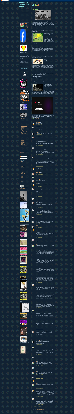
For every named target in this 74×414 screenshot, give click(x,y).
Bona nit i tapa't (22, 119)
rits (36, 330)
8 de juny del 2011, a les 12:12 (39, 282)
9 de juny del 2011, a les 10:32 (39, 354)
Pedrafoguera (22, 141)
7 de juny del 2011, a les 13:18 (39, 196)
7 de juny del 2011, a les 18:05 (39, 223)
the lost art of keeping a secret (24, 5)
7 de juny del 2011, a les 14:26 (39, 207)
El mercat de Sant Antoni (24, 126)
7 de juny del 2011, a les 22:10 (39, 237)
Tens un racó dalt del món (24, 145)
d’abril (22, 176)
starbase (37, 167)
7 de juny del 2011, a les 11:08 (39, 154)
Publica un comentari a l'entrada (37, 406)
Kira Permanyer (22, 134)
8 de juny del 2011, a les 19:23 (39, 344)
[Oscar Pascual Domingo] (23, 41)
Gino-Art (22, 130)
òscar (36, 244)
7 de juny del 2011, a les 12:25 (39, 181)
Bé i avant (22, 120)
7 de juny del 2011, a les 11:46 (39, 174)
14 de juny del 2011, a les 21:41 (39, 396)
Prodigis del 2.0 (22, 143)
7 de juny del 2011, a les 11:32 (39, 170)
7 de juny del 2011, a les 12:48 (39, 186)
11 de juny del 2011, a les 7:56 (39, 374)
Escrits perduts (22, 128)
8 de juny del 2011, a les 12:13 (39, 307)
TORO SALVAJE (38, 340)
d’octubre (22, 166)
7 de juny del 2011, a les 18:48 (39, 227)
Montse (37, 220)
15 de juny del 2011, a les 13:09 (39, 404)
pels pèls (22, 172)
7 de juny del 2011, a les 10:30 (39, 124)
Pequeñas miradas (23, 142)
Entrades (22, 156)
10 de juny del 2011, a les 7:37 (39, 365)
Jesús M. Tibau (38, 172)
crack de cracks (23, 173)
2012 (21, 161)
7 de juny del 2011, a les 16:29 (39, 214)
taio (36, 379)
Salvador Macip (38, 122)
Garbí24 (37, 183)
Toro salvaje (22, 146)
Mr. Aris (37, 132)
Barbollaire (37, 201)
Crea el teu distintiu (22, 42)
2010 (21, 181)
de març (22, 177)
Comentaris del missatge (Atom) (40, 409)
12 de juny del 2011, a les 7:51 (39, 388)
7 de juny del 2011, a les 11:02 (39, 145)
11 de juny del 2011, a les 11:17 (39, 378)
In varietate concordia (23, 133)
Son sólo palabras (23, 144)
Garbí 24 (22, 129)
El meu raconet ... (23, 127)
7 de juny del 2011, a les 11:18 (39, 166)
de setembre (23, 167)
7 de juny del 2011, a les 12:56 (39, 192)
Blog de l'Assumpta (23, 118)
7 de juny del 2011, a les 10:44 (39, 134)
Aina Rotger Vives (38, 179)
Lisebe (21, 135)
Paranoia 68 (22, 140)
